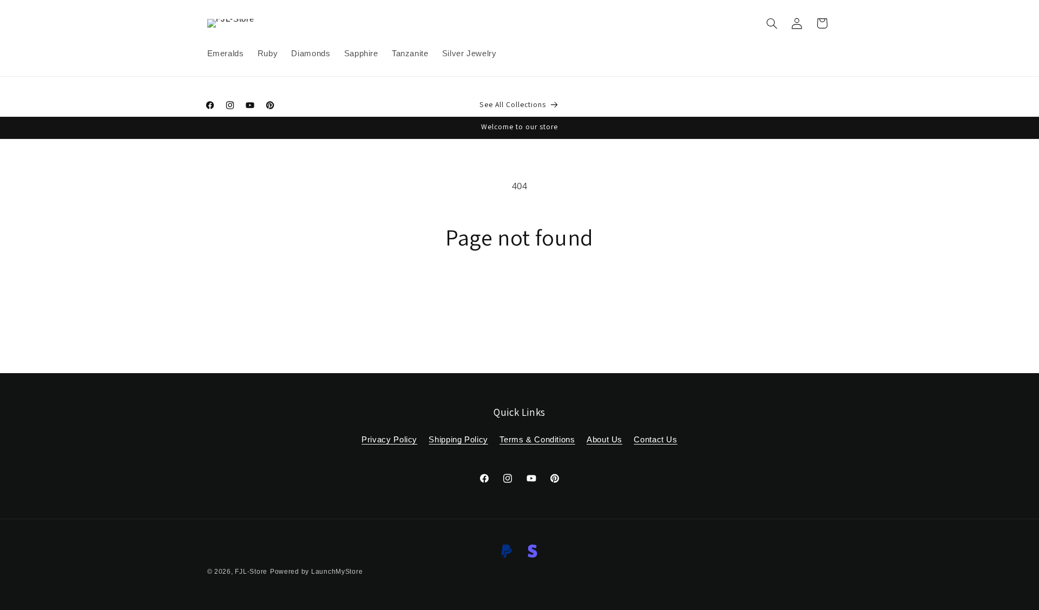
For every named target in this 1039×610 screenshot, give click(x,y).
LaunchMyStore (337, 571)
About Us (604, 439)
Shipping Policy (458, 439)
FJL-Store (251, 571)
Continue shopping (519, 293)
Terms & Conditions (537, 439)
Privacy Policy (389, 439)
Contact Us (655, 439)
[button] (771, 23)
